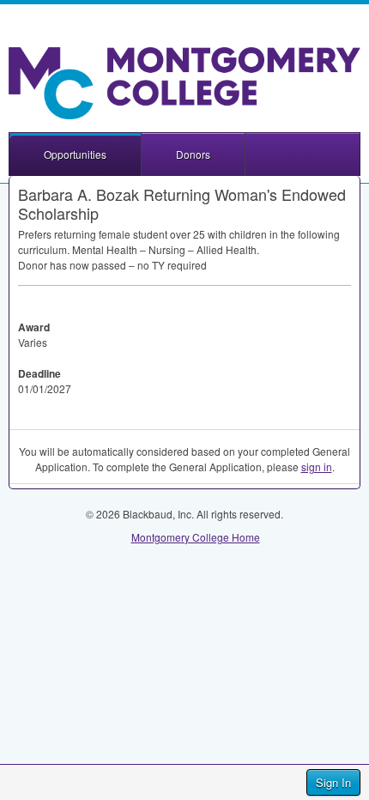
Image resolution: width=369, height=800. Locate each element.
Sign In (333, 782)
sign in (316, 466)
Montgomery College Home (195, 537)
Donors (193, 154)
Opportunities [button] (75, 154)
